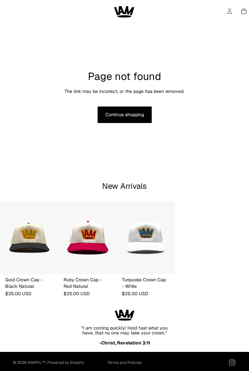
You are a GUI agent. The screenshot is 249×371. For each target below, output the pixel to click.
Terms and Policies (124, 362)
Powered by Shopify (65, 362)
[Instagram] (232, 362)
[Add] (48, 264)
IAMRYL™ (37, 362)
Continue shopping (124, 115)
